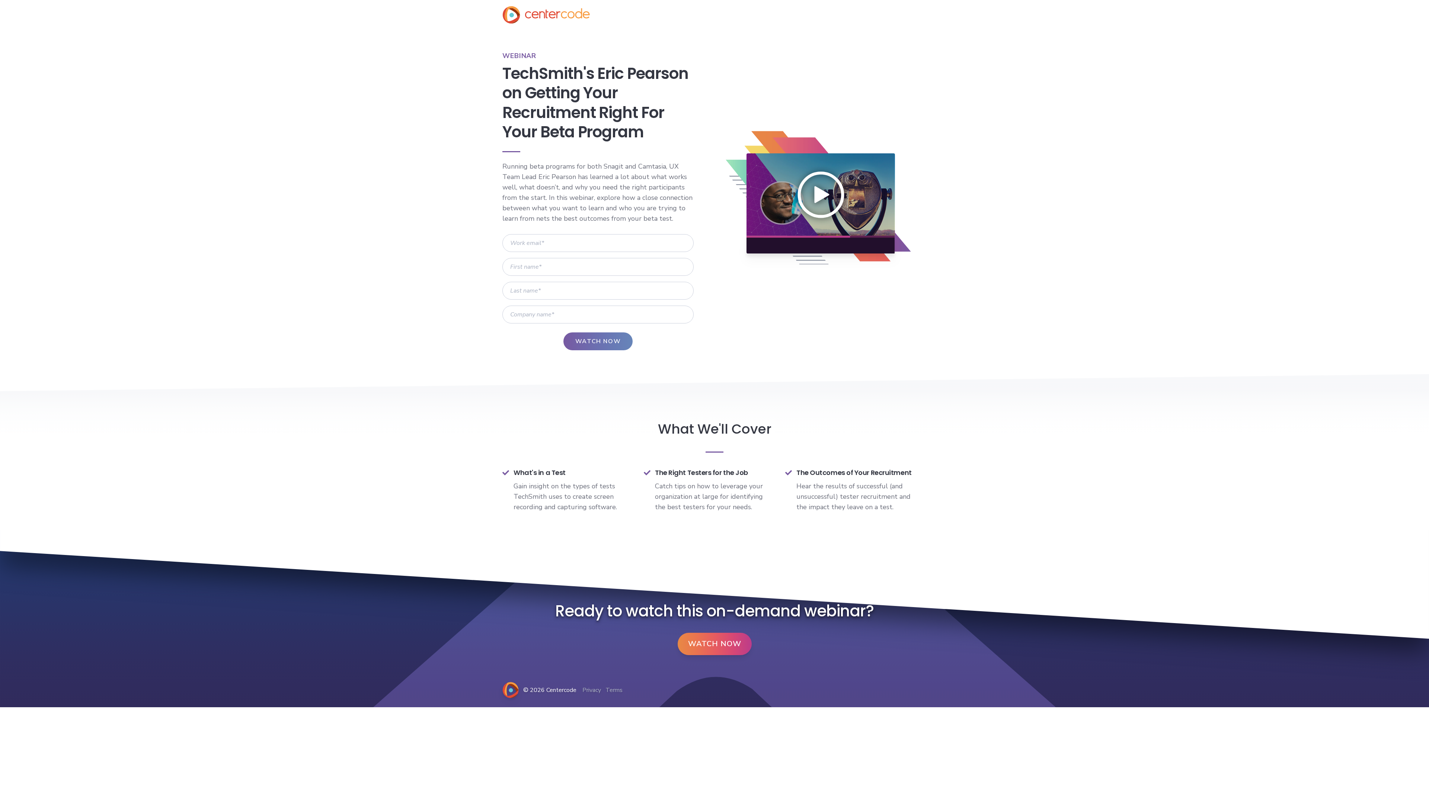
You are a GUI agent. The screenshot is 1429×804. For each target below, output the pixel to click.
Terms (614, 690)
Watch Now (714, 644)
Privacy (591, 690)
